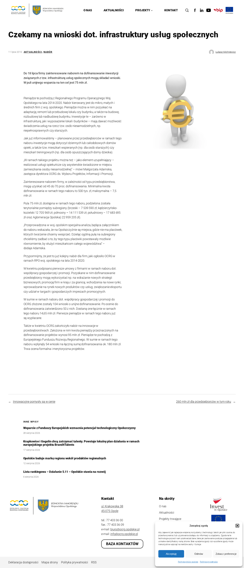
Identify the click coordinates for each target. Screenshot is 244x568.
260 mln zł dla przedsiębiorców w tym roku (203, 401)
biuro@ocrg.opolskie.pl (125, 529)
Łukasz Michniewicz (226, 52)
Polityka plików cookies (188, 562)
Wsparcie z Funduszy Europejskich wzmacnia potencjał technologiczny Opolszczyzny (79, 428)
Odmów (198, 553)
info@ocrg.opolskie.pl (124, 534)
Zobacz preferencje (226, 553)
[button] (237, 525)
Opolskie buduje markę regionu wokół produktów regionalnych (64, 458)
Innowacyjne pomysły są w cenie (34, 401)
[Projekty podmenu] (152, 10)
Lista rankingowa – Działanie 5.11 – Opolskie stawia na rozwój (64, 471)
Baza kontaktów (122, 544)
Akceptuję (171, 553)
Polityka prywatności (209, 562)
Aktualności (33, 52)
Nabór (47, 52)
